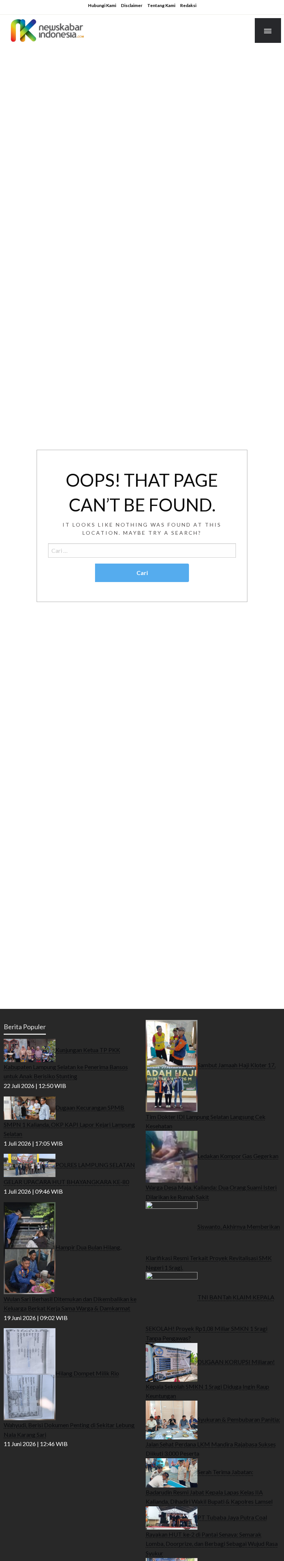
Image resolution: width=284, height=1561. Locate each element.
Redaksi (188, 5)
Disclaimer (131, 5)
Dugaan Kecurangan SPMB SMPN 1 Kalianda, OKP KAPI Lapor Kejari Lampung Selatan (69, 1120)
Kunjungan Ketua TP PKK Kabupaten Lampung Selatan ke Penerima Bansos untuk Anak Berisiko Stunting (66, 1062)
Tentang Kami (161, 5)
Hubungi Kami (102, 5)
